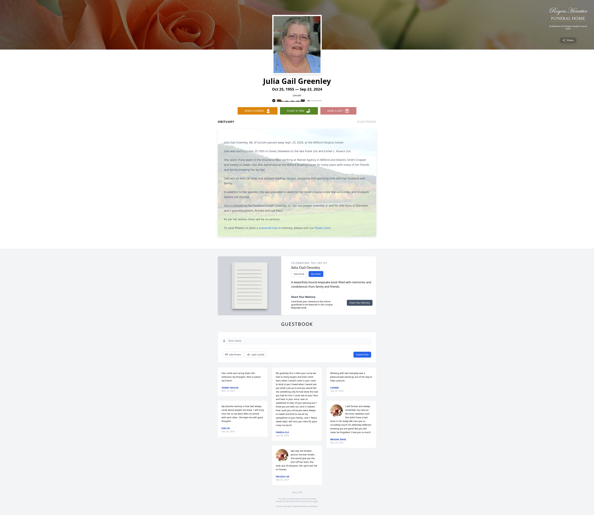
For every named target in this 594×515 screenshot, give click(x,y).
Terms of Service (305, 501)
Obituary (226, 122)
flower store (322, 228)
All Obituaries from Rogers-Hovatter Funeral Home (568, 27)
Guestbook (366, 122)
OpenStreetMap (300, 506)
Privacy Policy (288, 501)
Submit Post (362, 354)
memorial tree (268, 228)
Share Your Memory (359, 302)
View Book (299, 273)
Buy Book (316, 273)
